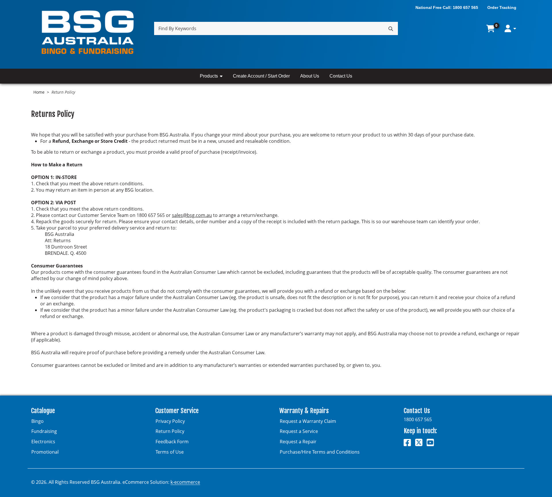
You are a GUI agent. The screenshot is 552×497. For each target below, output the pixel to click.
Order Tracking (501, 7)
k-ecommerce (185, 482)
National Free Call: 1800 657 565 (446, 7)
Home (39, 92)
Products (209, 76)
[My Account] (510, 29)
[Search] (391, 28)
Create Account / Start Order (261, 76)
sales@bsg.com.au (192, 215)
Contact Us (340, 76)
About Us (309, 76)
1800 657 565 (418, 419)
